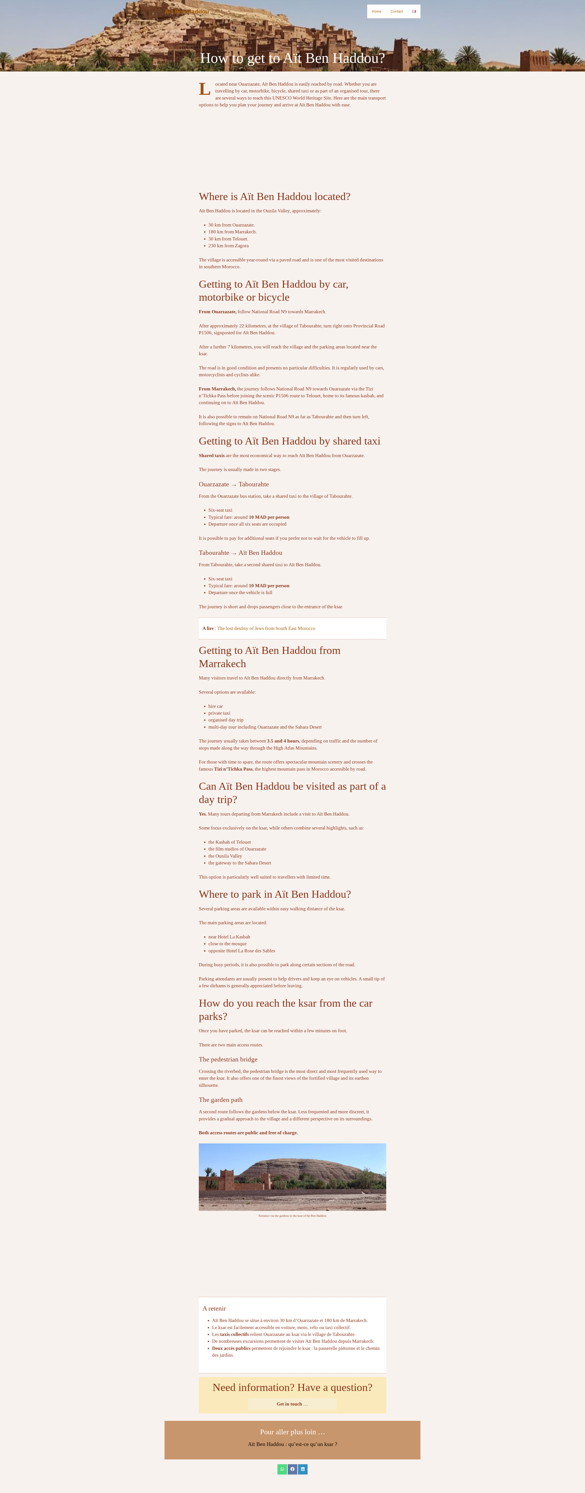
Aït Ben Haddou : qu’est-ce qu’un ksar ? (292, 1444)
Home (376, 11)
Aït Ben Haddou (187, 11)
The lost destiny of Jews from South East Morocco (266, 628)
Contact (397, 11)
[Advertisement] (292, 147)
